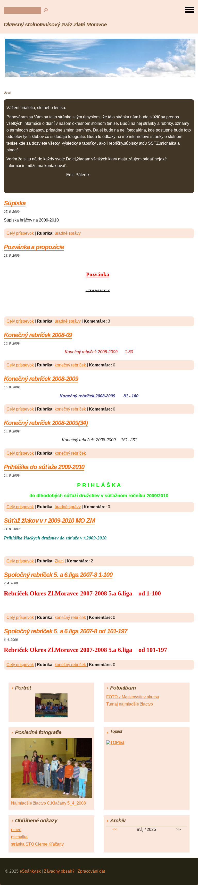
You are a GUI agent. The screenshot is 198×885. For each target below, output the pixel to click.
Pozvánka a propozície (34, 246)
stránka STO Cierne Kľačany (37, 844)
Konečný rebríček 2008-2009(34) (46, 422)
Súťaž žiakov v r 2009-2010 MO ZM (49, 520)
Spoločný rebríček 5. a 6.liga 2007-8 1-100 (58, 574)
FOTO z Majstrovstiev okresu (132, 697)
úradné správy (68, 233)
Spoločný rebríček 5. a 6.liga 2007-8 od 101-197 (65, 631)
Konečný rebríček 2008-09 (38, 334)
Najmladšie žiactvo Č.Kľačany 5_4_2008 (48, 803)
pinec (16, 829)
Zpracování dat (91, 871)
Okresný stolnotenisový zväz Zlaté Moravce (55, 24)
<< (114, 829)
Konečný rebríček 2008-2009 (41, 378)
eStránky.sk (30, 871)
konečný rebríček (71, 365)
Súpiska (15, 203)
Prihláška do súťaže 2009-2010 (44, 466)
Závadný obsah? (59, 871)
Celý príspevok (20, 233)
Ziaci (59, 561)
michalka (19, 837)
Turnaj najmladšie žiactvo (129, 704)
